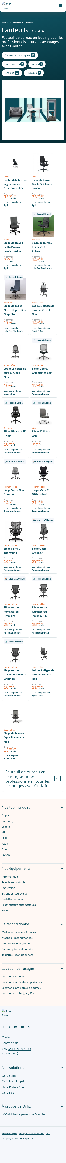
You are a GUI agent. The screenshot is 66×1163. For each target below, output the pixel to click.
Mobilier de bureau (13, 899)
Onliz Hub (8, 1092)
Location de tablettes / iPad (19, 993)
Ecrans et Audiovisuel (15, 893)
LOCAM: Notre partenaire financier (23, 1114)
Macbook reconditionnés (17, 938)
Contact (7, 1037)
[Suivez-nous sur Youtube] (22, 1026)
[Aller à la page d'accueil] (8, 6)
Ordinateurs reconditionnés (19, 932)
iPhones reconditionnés (16, 943)
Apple (5, 815)
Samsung (7, 821)
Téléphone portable (13, 882)
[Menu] (60, 5)
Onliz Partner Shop (13, 1087)
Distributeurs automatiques (19, 905)
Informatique (10, 876)
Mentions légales (9, 1133)
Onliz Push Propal (13, 1081)
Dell (4, 838)
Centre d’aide (10, 1043)
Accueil (5, 23)
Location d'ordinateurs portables (22, 982)
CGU (48, 1133)
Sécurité (7, 910)
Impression (8, 888)
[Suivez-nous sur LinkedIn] (15, 1026)
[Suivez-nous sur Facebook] (3, 1026)
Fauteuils (29, 23)
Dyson (6, 855)
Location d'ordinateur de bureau (21, 987)
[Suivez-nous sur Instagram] (9, 1026)
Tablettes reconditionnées (17, 954)
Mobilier (17, 23)
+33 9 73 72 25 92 (19, 1049)
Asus (5, 843)
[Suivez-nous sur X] (28, 1026)
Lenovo (6, 826)
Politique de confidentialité (31, 1133)
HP (4, 832)
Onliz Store (9, 1075)
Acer (5, 849)
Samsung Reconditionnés (17, 949)
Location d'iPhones (13, 976)
